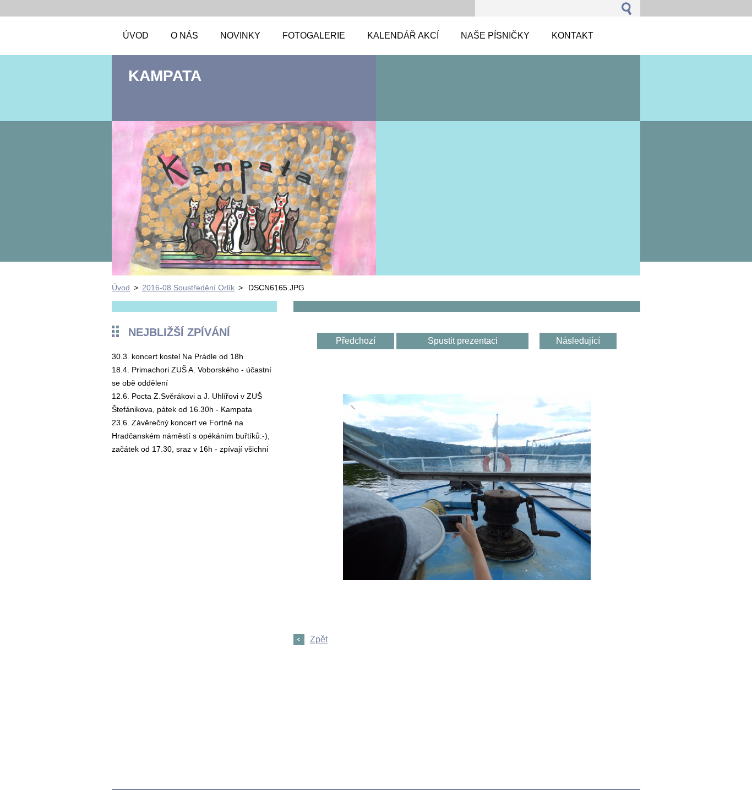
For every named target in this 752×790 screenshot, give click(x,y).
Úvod (121, 287)
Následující (578, 340)
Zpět (319, 639)
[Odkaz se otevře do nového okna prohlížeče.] (467, 577)
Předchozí (355, 340)
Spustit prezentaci (463, 340)
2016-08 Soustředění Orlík (188, 287)
